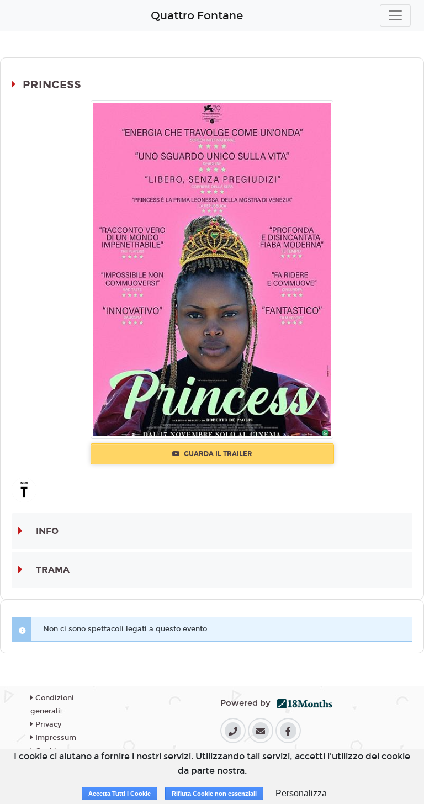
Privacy (47, 724)
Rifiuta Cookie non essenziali (214, 793)
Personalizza (301, 793)
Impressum (54, 737)
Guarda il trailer (217, 454)
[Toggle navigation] (395, 15)
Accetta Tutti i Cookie (119, 793)
